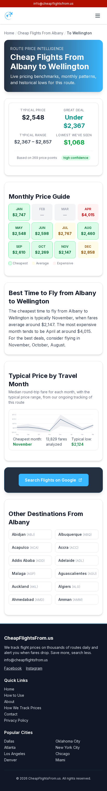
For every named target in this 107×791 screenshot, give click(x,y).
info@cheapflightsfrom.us (53, 3)
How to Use (14, 695)
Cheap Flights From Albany (40, 33)
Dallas (9, 741)
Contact (10, 714)
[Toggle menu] (97, 15)
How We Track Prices (22, 708)
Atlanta (10, 747)
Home (9, 33)
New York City (68, 747)
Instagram (34, 668)
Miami (60, 760)
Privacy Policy (16, 720)
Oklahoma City (68, 741)
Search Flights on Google (50, 480)
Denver (10, 760)
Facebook (13, 668)
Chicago (63, 753)
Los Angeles (14, 753)
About (9, 701)
